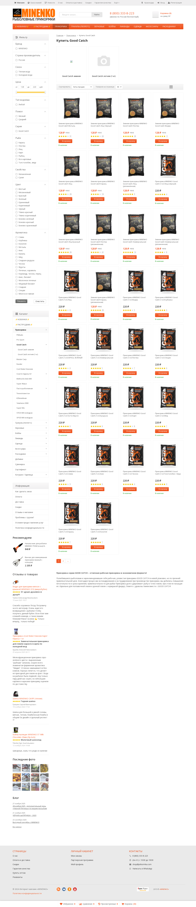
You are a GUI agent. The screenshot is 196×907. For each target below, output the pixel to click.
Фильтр (23, 37)
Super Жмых (22, 383)
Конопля (22, 243)
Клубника (22, 240)
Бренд (18, 43)
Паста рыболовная (25, 388)
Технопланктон (23, 393)
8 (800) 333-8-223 (122, 13)
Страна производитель (27, 55)
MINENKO (22, 48)
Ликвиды (124, 26)
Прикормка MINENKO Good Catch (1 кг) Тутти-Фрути (70, 414)
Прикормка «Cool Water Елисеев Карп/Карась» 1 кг (30, 637)
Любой (21, 104)
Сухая (21, 177)
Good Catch (23, 131)
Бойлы (112, 26)
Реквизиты (17, 877)
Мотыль (22, 247)
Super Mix (21, 408)
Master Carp (22, 359)
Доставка (19, 502)
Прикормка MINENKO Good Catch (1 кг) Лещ (70, 298)
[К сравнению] (79, 141)
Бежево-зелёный (26, 219)
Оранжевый (23, 202)
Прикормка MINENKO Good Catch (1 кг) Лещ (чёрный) (166, 182)
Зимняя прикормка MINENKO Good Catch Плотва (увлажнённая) (103, 241)
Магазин (21, 2)
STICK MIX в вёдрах (25, 413)
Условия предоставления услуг (29, 522)
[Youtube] (75, 889)
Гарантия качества (103, 2)
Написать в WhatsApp (142, 868)
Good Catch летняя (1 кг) (28, 354)
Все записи (17, 827)
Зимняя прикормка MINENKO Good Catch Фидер (167, 124)
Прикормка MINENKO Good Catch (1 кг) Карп (134, 414)
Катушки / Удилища (24, 474)
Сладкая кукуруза (26, 260)
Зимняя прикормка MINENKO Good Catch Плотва (135, 124)
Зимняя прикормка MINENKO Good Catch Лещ (71, 182)
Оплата (18, 496)
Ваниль (21, 253)
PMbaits (20, 335)
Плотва (21, 146)
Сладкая (22, 287)
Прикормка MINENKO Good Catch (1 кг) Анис (102, 472)
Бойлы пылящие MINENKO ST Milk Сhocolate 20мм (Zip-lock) (28, 735)
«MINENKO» (164, 889)
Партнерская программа (82, 860)
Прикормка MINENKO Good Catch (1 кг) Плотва (134, 356)
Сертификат (20, 469)
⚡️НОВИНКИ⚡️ (22, 26)
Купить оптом (19, 873)
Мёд (20, 257)
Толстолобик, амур (27, 162)
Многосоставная (26, 293)
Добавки (19, 459)
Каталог (23, 313)
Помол (19, 111)
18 (103, 194)
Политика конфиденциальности (29, 528)
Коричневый (24, 205)
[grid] (171, 87)
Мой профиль (77, 864)
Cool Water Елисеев (25, 369)
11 (167, 136)
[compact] (179, 87)
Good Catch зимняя (26, 349)
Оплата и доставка (74, 2)
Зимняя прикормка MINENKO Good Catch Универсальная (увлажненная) (167, 241)
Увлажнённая (24, 174)
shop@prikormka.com (142, 864)
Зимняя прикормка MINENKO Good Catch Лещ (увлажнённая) (135, 183)
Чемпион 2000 (22, 403)
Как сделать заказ (23, 491)
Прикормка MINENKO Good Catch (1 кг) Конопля (102, 530)
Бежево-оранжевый (27, 225)
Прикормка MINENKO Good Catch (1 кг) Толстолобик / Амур (168, 472)
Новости (51, 2)
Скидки (88, 2)
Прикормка (61, 26)
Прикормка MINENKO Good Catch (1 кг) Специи (166, 356)
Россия (21, 60)
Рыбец (21, 156)
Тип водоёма (22, 100)
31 (70, 136)
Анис (20, 250)
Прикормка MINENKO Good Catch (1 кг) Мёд (166, 414)
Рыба (18, 138)
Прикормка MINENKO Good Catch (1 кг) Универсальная (102, 356)
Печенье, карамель (27, 270)
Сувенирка (20, 464)
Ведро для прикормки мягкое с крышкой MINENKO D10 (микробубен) (30, 587)
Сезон (18, 67)
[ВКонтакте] (64, 889)
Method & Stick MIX (24, 379)
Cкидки (18, 507)
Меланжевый (24, 192)
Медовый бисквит (26, 283)
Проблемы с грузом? (24, 517)
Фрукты (21, 267)
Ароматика (21, 232)
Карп (20, 152)
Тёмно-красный (25, 212)
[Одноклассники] (69, 889)
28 (135, 136)
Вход (163, 2)
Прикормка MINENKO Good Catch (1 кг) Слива (70, 472)
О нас (60, 2)
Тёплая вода (24, 71)
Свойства (20, 169)
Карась (21, 142)
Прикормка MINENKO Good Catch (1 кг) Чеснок (134, 472)
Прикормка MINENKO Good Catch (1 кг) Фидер (134, 298)
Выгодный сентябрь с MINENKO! (26, 822)
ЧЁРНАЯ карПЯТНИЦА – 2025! (24, 815)
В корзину (66, 141)
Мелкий (21, 116)
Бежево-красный (26, 222)
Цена (18, 82)
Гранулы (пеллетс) (80, 26)
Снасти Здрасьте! (24, 374)
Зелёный (22, 199)
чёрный (21, 209)
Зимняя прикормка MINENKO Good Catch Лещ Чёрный (103, 124)
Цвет (18, 184)
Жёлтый (22, 189)
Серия (18, 126)
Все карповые (24, 159)
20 (103, 136)
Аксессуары (152, 26)
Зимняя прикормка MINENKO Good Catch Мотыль (71, 124)
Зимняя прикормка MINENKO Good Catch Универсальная (135, 240)
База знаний (36, 2)
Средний (22, 119)
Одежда (138, 26)
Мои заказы (76, 856)
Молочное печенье (27, 280)
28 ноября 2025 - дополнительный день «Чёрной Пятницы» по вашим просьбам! (30, 807)
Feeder (19, 364)
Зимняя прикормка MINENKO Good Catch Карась (103, 182)
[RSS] (58, 889)
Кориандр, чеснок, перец (29, 273)
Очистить (39, 301)
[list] (175, 87)
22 (103, 252)
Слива (21, 237)
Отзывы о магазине (24, 512)
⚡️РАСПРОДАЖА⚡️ (42, 26)
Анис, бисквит (24, 277)
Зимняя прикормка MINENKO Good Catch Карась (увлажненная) (103, 299)
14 (135, 252)
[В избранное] (83, 141)
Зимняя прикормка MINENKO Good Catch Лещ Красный (71, 240)
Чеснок (21, 263)
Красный (22, 195)
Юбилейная (22, 398)
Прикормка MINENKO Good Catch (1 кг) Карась (70, 530)
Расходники (169, 26)
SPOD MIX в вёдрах (25, 417)
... (180, 26)
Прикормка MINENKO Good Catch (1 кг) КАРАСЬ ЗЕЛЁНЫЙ (70, 356)
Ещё (116, 2)
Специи (21, 290)
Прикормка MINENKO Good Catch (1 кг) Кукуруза (102, 414)
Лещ (20, 149)
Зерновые (99, 26)
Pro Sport (20, 340)
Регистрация (176, 2)
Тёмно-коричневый (27, 215)
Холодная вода (25, 75)
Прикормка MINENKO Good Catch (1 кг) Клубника (166, 298)
